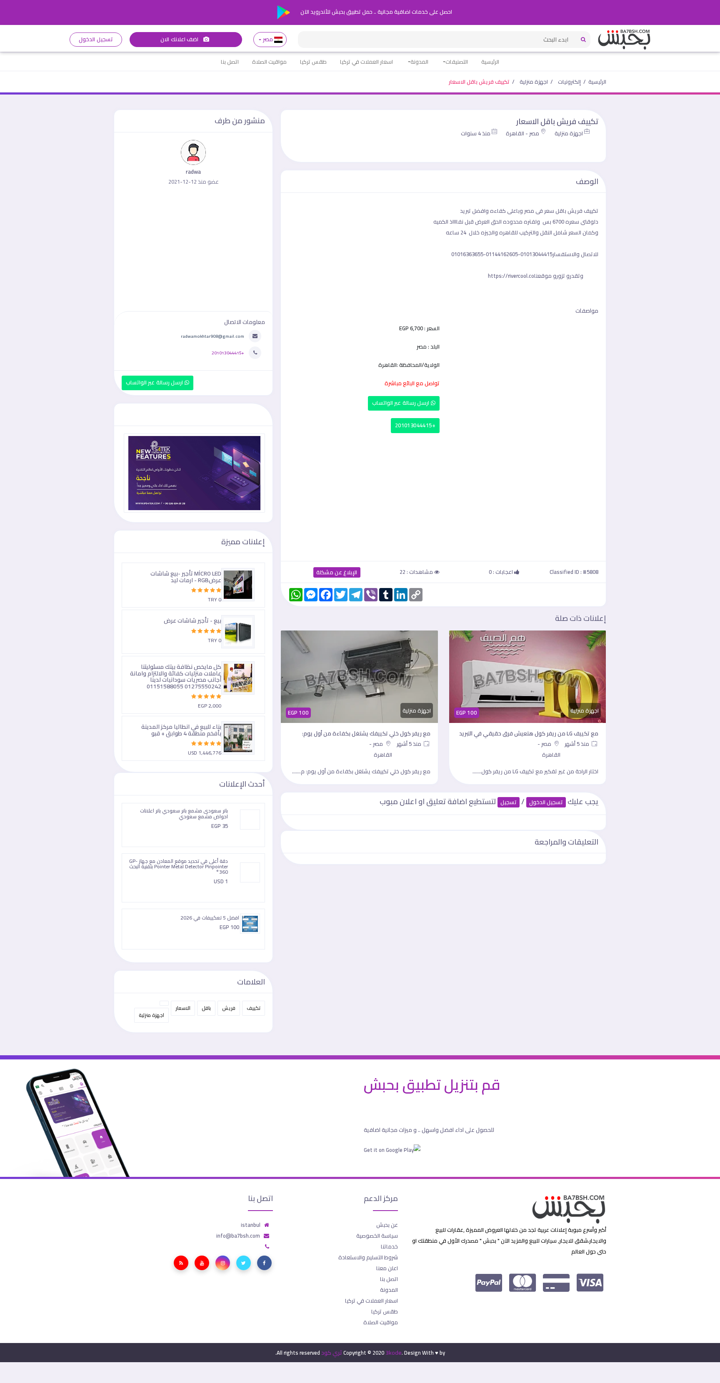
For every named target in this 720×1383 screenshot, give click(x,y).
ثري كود (331, 1352)
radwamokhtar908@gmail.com (212, 336)
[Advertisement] (443, 495)
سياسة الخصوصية (377, 1236)
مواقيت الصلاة (269, 62)
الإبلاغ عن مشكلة (337, 572)
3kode (393, 1352)
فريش (228, 1008)
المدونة (419, 62)
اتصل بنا (230, 62)
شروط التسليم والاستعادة (368, 1257)
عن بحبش (387, 1225)
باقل (206, 1008)
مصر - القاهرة (522, 133)
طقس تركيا (313, 62)
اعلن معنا (387, 1268)
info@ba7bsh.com (238, 1236)
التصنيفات (456, 62)
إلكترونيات (569, 82)
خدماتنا (389, 1246)
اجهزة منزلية (534, 82)
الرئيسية (490, 62)
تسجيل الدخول (95, 39)
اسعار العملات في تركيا (366, 62)
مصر (267, 39)
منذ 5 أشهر (577, 744)
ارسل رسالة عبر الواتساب (401, 403)
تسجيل (508, 802)
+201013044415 (415, 425)
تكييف (253, 1008)
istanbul (250, 1225)
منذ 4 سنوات (475, 133)
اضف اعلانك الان (180, 39)
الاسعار (182, 1008)
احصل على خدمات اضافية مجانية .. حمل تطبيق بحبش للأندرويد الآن (375, 12)
